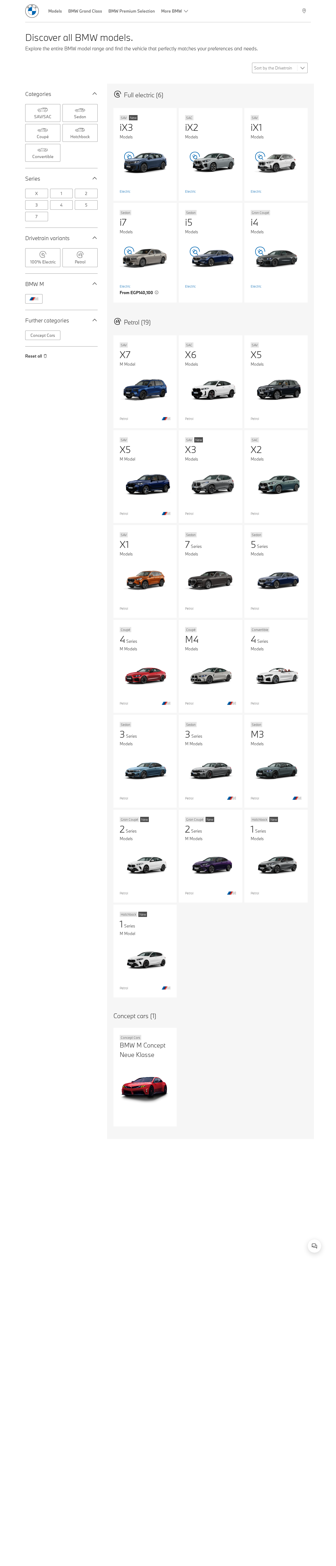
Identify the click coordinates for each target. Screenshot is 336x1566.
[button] (94, 94)
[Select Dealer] (304, 11)
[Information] (157, 292)
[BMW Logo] (32, 11)
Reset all (33, 356)
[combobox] (314, 1246)
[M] (34, 299)
